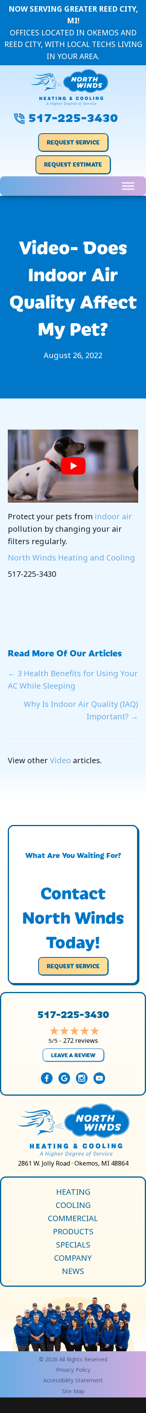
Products (73, 1232)
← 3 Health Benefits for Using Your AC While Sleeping (73, 679)
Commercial (73, 1218)
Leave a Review (73, 1055)
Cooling (73, 1205)
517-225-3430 (73, 116)
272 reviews (80, 1040)
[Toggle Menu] (128, 186)
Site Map (73, 1391)
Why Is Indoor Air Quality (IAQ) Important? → (81, 710)
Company (73, 1258)
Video (60, 760)
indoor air (113, 516)
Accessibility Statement (73, 1380)
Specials (73, 1245)
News (73, 1271)
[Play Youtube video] (73, 466)
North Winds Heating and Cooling (71, 557)
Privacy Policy (73, 1369)
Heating (73, 1192)
